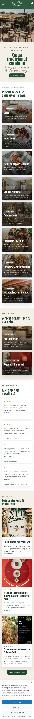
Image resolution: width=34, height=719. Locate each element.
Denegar (17, 707)
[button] (31, 682)
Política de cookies (8, 716)
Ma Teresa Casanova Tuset (14, 418)
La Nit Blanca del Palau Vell (17, 542)
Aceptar (17, 702)
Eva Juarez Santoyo (11, 438)
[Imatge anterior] (3, 25)
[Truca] (32, 3)
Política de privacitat (19, 716)
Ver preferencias (17, 712)
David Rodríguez (10, 461)
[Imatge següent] (30, 25)
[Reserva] (31, 6)
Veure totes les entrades (17, 672)
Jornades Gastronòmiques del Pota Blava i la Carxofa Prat (16, 595)
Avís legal (28, 716)
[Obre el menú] (3, 4)
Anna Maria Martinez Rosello (15, 484)
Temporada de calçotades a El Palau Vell (17, 651)
